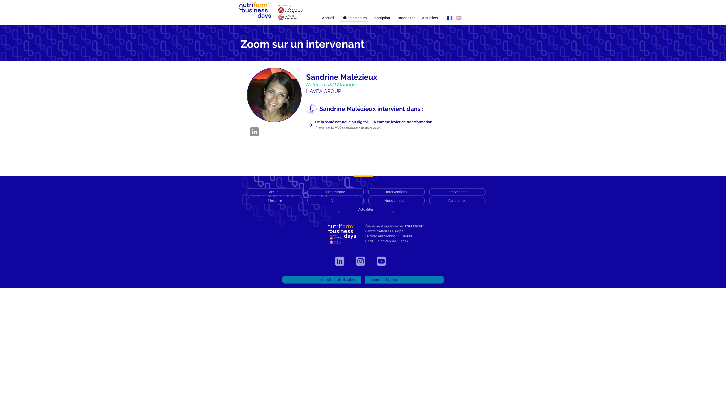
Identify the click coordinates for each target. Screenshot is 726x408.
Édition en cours (354, 18)
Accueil (328, 18)
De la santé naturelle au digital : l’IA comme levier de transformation (373, 124)
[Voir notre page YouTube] (384, 261)
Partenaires (406, 18)
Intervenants (457, 191)
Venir (335, 200)
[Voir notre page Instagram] (363, 261)
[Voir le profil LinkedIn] (255, 131)
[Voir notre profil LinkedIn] (342, 261)
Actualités (430, 18)
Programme (335, 191)
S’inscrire (275, 200)
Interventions (396, 191)
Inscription (381, 18)
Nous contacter (396, 200)
